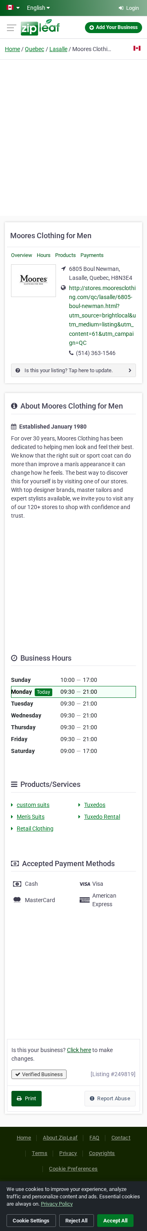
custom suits (33, 805)
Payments (92, 255)
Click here (79, 1050)
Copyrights (102, 1153)
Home (12, 49)
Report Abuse (113, 1098)
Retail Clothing (35, 828)
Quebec (34, 49)
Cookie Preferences (73, 1169)
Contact (121, 1138)
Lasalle (58, 49)
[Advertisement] (73, 136)
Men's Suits (31, 816)
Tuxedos (94, 805)
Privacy (68, 1153)
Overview (21, 255)
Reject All (76, 1221)
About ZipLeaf (60, 1138)
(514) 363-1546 (96, 353)
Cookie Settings (31, 1221)
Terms (39, 1153)
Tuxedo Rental (102, 816)
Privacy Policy (57, 1204)
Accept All (115, 1221)
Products (65, 255)
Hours (44, 255)
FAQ (94, 1138)
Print (29, 1098)
